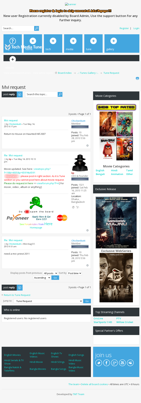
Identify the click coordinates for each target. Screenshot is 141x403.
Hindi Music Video (75, 362)
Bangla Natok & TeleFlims (12, 369)
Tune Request (111, 72)
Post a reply (8, 93)
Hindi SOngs (58, 362)
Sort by (63, 273)
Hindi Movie (36, 362)
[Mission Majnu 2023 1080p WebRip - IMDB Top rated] (116, 222)
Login (136, 28)
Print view (137, 78)
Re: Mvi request (13, 155)
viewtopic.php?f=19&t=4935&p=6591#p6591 (27, 170)
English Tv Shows (56, 355)
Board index (65, 72)
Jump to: (7, 300)
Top (87, 146)
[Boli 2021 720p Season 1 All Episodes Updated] (116, 277)
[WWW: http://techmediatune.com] (73, 207)
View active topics (43, 72)
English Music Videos (37, 355)
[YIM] (77, 207)
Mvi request (11, 120)
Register (124, 28)
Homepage (36, 227)
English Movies (12, 355)
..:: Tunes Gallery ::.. (87, 72)
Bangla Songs (58, 369)
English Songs (76, 355)
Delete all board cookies (94, 384)
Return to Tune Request (17, 295)
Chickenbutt (15, 124)
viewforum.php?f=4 (48, 183)
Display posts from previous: (26, 273)
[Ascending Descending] (46, 277)
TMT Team (78, 394)
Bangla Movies (38, 369)
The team (73, 384)
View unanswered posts (17, 72)
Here (48, 223)
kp (10, 159)
